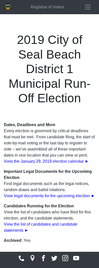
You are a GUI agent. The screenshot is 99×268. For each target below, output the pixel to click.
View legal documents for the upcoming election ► (49, 196)
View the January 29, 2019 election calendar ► (46, 161)
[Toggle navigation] (88, 7)
